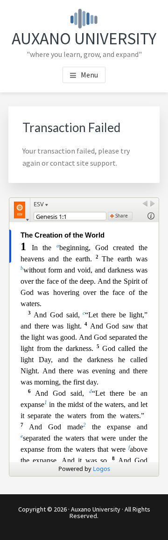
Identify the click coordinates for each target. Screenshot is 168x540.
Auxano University (84, 38)
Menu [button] (89, 74)
